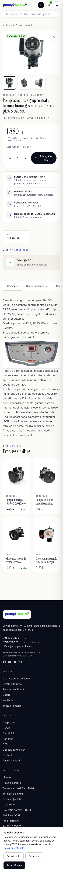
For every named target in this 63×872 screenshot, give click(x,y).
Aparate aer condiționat (16, 678)
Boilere (6, 694)
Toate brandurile (12, 705)
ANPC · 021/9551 (12, 826)
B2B (5, 744)
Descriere (12, 286)
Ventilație (8, 700)
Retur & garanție (12, 782)
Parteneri (8, 738)
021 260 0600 (11, 637)
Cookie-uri (9, 804)
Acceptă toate (14, 865)
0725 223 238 (11, 642)
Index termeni (11, 820)
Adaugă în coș (46, 158)
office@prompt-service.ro (17, 646)
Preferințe (34, 856)
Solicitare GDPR (12, 815)
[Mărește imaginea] (53, 37)
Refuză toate (13, 856)
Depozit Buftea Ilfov (14, 749)
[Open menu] (56, 4)
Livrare (7, 777)
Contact (7, 755)
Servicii (7, 727)
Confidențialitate (12, 799)
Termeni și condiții (13, 793)
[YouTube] (9, 661)
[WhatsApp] (14, 661)
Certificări (8, 733)
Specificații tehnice (37, 286)
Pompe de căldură (13, 689)
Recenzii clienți (11, 760)
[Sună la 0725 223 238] (41, 5)
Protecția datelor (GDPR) (17, 809)
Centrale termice (12, 683)
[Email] (20, 661)
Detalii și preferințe (14, 848)
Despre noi (9, 722)
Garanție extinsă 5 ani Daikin (19, 788)
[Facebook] (4, 661)
